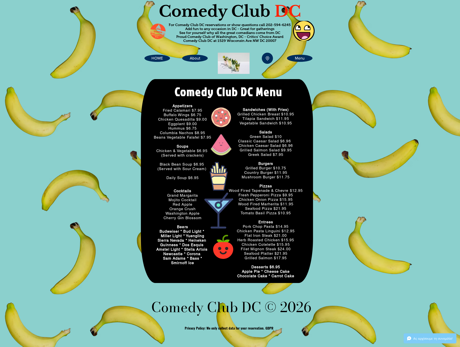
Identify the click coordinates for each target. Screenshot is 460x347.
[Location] (267, 58)
